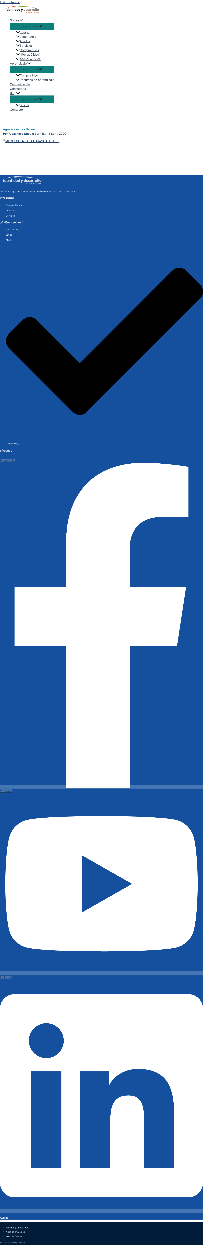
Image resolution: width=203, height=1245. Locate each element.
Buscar (24, 105)
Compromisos (29, 50)
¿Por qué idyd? (30, 54)
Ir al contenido (10, 2)
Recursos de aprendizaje (37, 80)
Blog (13, 93)
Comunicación (20, 84)
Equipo (24, 32)
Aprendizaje (18, 63)
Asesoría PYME (30, 59)
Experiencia (28, 37)
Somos (14, 20)
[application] (21, 20)
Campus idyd (29, 75)
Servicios (26, 45)
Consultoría (18, 89)
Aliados (25, 41)
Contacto (16, 109)
